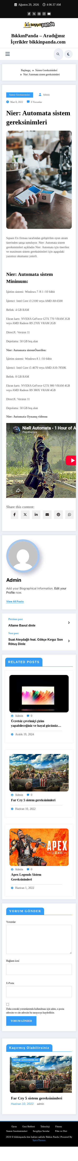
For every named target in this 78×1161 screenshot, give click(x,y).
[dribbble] (39, 14)
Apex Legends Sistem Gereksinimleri (26, 877)
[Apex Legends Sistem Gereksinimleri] (39, 847)
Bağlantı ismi (12, 960)
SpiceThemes (39, 1140)
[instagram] (44, 14)
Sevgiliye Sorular (41, 1131)
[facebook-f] (29, 14)
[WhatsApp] (69, 514)
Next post (13, 633)
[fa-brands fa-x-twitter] (34, 14)
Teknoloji (45, 1126)
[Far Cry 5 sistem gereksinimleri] (39, 772)
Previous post (15, 619)
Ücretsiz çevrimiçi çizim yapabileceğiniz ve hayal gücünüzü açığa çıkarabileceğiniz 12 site (35, 723)
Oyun (14, 1126)
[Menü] (7, 54)
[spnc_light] (68, 54)
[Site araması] (58, 54)
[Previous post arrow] (69, 622)
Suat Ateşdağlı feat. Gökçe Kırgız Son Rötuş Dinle (35, 642)
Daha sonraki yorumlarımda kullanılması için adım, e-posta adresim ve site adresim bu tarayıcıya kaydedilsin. (35, 1010)
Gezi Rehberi (28, 1126)
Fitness (58, 1126)
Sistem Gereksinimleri (19, 95)
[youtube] (49, 14)
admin (46, 95)
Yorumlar (11, 921)
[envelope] (47, 514)
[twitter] (25, 514)
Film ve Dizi (61, 1131)
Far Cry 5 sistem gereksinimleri (33, 800)
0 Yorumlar (36, 102)
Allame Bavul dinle (21, 625)
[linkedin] (36, 514)
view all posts (15, 601)
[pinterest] (58, 514)
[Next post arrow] (69, 641)
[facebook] (14, 514)
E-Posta (10, 983)
